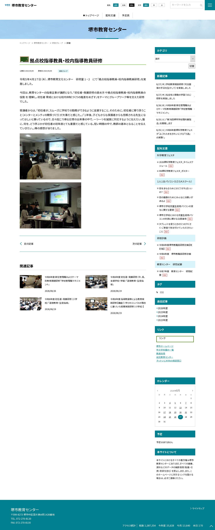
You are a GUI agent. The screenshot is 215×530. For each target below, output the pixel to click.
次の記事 (137, 243)
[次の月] (192, 390)
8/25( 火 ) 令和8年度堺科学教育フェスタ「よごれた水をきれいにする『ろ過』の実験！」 (174, 133)
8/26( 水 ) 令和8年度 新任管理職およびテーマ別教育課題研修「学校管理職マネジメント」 (174, 109)
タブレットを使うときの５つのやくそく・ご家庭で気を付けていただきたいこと (176, 227)
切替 (192, 66)
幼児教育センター (164, 357)
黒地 (131, 5)
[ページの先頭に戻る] (211, 526)
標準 (146, 5)
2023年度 (163, 320)
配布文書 (111, 15)
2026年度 (163, 308)
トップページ (92, 15)
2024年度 (163, 316)
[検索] (200, 4)
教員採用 (160, 353)
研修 (162, 292)
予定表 (125, 15)
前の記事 (28, 243)
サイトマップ (198, 508)
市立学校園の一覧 (165, 349)
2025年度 (163, 312)
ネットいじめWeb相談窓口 (168, 360)
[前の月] (157, 390)
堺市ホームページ (164, 346)
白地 (123, 5)
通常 (115, 5)
